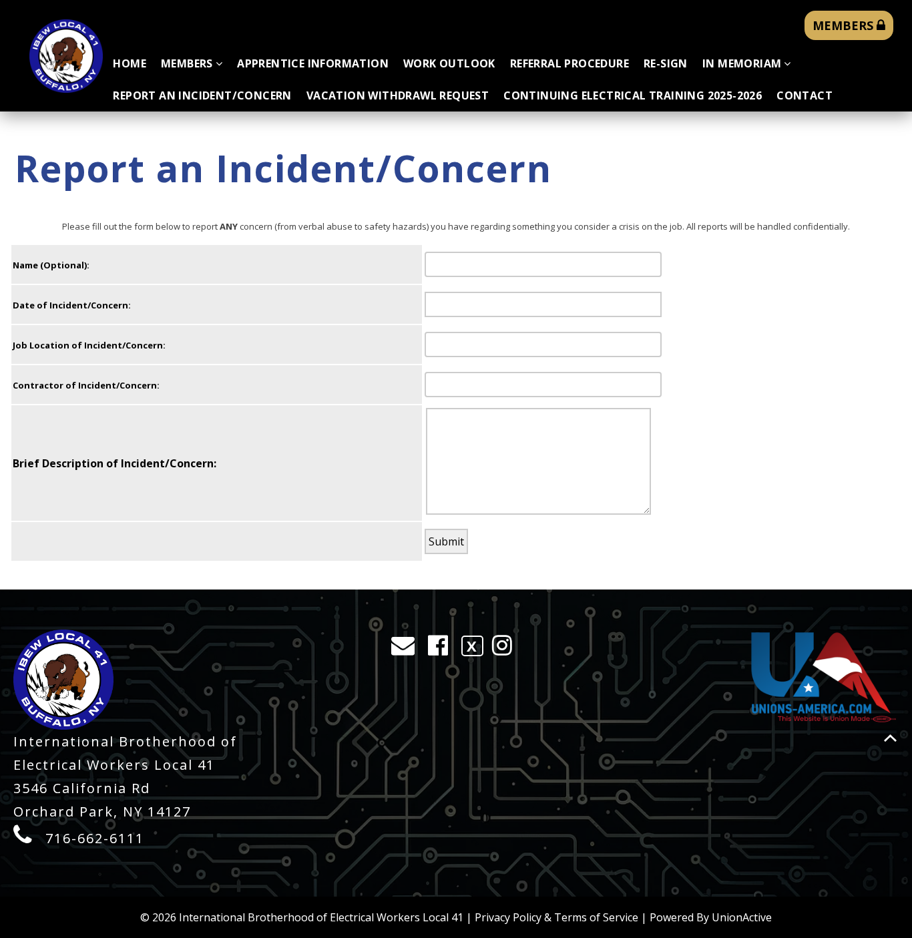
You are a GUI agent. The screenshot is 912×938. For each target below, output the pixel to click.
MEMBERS (845, 25)
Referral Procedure (569, 63)
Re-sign (666, 63)
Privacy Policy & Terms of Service (556, 917)
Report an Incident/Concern (202, 95)
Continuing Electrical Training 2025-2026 (632, 95)
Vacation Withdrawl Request (397, 95)
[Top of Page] (890, 738)
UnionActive (742, 917)
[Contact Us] (407, 649)
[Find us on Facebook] (442, 649)
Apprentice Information (313, 63)
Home (129, 63)
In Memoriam (741, 63)
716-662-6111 (94, 838)
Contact (804, 95)
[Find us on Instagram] (506, 649)
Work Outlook (449, 63)
